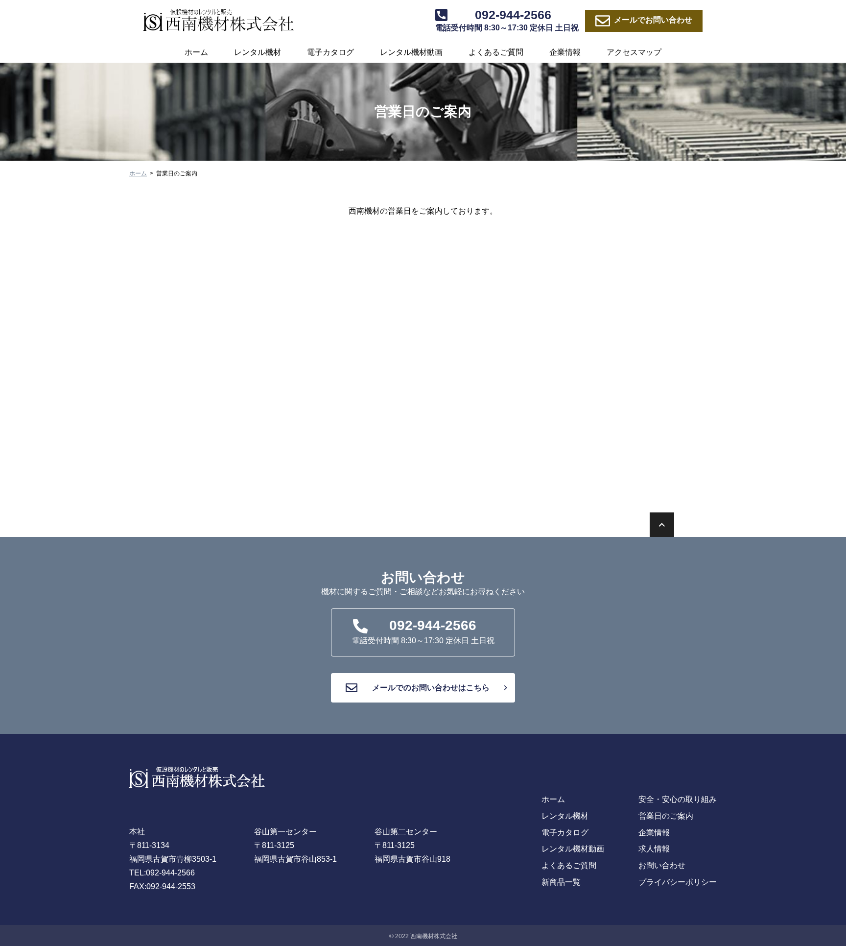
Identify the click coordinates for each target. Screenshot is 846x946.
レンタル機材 (257, 52)
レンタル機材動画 (411, 52)
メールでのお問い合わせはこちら (431, 687)
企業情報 (565, 52)
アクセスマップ (634, 52)
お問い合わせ (653, 20)
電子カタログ (330, 52)
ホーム (196, 52)
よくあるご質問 (496, 52)
